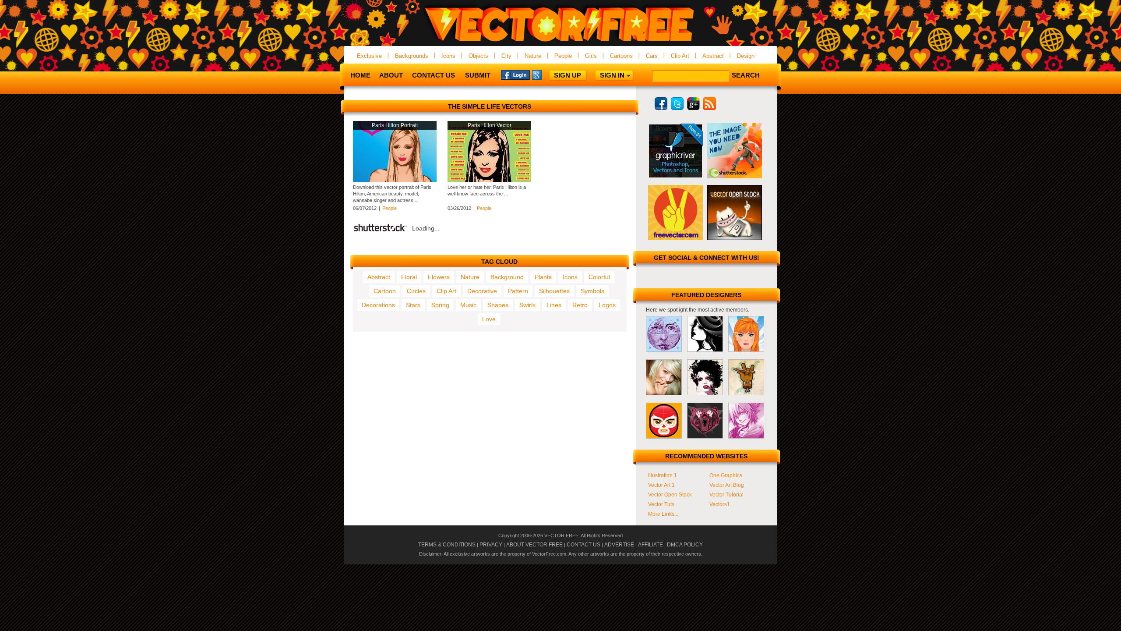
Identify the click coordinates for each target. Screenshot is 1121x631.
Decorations (378, 304)
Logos (607, 304)
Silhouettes (554, 290)
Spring (440, 304)
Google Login (546, 74)
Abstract (713, 56)
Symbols (592, 290)
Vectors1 (719, 504)
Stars (413, 304)
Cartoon (385, 290)
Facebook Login (515, 74)
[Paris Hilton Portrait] (395, 180)
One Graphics (725, 475)
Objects (478, 56)
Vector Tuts (661, 504)
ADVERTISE (619, 545)
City (506, 56)
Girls (591, 56)
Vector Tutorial (726, 495)
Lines (553, 304)
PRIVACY (490, 545)
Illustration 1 (662, 475)
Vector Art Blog (726, 485)
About (391, 75)
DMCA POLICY (685, 545)
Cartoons (621, 56)
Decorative (482, 290)
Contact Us (433, 75)
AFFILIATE (650, 545)
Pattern (518, 290)
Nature (533, 56)
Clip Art (680, 56)
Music (468, 304)
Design (745, 56)
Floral (409, 276)
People (563, 56)
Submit (477, 75)
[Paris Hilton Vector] (489, 180)
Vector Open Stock (670, 495)
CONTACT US (583, 545)
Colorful (599, 276)
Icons (448, 56)
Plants (543, 276)
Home (360, 75)
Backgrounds (411, 56)
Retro (580, 304)
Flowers (439, 276)
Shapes (497, 304)
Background (507, 276)
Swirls (527, 304)
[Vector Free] (560, 42)
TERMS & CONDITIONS (447, 545)
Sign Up (567, 75)
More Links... (663, 514)
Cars (652, 56)
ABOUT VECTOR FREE (534, 545)
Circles (416, 290)
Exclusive (369, 56)
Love (489, 319)
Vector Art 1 (661, 485)
